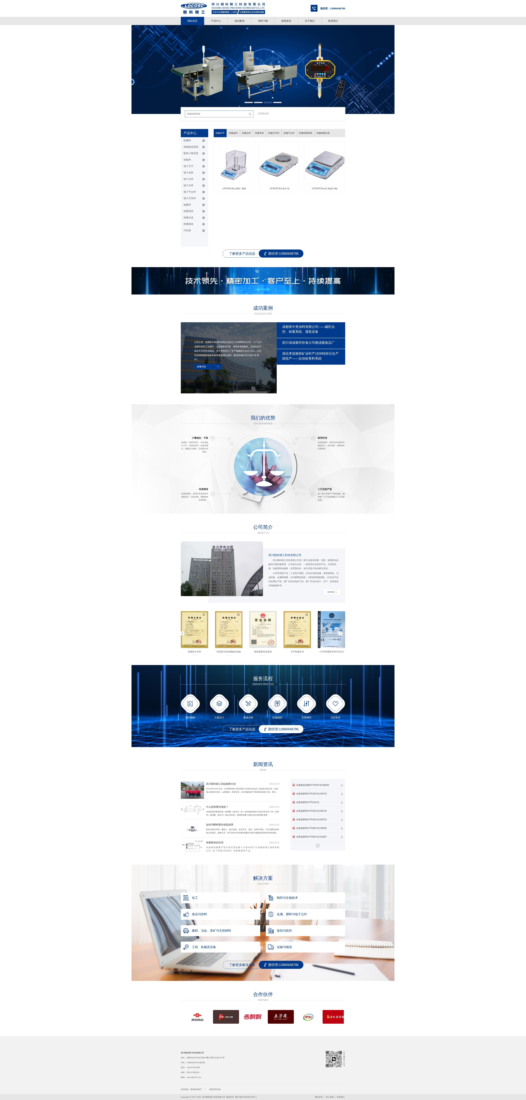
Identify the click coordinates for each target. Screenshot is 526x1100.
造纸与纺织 (284, 930)
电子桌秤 (188, 172)
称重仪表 (188, 217)
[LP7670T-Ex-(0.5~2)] (279, 163)
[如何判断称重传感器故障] (192, 828)
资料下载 (263, 21)
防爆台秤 (246, 133)
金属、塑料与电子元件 (292, 914)
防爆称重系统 (305, 133)
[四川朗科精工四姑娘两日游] (192, 790)
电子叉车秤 (190, 198)
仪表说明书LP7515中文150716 (311, 811)
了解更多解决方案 (242, 965)
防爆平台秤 (289, 133)
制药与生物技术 (287, 897)
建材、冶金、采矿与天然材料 (211, 930)
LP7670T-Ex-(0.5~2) (279, 188)
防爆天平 (220, 133)
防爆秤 (187, 140)
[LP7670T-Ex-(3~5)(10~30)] (324, 163)
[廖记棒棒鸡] (300, 1017)
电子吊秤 (188, 185)
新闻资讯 (286, 21)
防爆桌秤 (233, 133)
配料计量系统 (191, 153)
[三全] (190, 1017)
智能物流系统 (191, 147)
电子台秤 (188, 179)
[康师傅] (327, 1017)
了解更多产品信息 (242, 253)
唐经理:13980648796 (283, 253)
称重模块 (188, 224)
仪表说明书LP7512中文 (307, 802)
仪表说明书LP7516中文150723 (311, 819)
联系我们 (333, 21)
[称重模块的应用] (192, 846)
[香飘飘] (218, 1017)
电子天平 (188, 166)
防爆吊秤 (259, 133)
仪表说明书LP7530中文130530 (311, 828)
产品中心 (216, 21)
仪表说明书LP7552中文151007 (311, 837)
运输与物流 (284, 947)
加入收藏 (330, 1097)
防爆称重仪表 (323, 133)
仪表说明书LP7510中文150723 (311, 794)
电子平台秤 (190, 192)
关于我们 (310, 21)
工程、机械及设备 (204, 947)
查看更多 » (332, 592)
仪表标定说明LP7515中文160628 (312, 785)
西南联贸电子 (196, 1089)
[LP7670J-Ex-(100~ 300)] (234, 163)
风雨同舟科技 (215, 1089)
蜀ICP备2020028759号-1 (246, 1097)
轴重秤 (187, 204)
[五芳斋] (245, 1017)
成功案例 (239, 21)
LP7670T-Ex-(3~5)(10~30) (324, 188)
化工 (195, 897)
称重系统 (188, 211)
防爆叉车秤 (273, 133)
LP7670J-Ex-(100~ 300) (234, 188)
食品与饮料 (199, 914)
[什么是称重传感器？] (192, 809)
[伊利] (272, 1017)
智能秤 (187, 159)
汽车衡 (187, 230)
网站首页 (192, 21)
